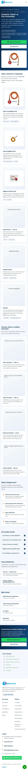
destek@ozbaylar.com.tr (11, 750)
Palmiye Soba (18, 715)
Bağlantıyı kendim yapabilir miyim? (11, 548)
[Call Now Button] (25, 767)
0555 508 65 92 (8, 746)
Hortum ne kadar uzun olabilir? (10, 544)
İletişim (4, 715)
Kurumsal (4, 705)
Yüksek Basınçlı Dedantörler (12, 659)
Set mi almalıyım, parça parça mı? (11, 553)
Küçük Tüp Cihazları (10, 656)
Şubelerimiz (5, 712)
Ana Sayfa (3, 9)
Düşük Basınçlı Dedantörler (12, 667)
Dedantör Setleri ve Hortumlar (13, 662)
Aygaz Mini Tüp (19, 712)
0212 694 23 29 (14, 46)
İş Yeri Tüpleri (18, 705)
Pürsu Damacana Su (20, 729)
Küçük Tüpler (18, 709)
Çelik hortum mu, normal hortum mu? (12, 540)
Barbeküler (8, 670)
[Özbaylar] (6, 2)
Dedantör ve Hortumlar (18, 725)
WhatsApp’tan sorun (15, 42)
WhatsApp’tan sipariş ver (13, 758)
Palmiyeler (8, 664)
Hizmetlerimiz (10, 9)
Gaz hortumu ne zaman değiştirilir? (11, 535)
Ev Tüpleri (17, 702)
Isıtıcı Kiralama (18, 718)
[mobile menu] (26, 2)
